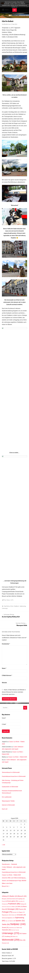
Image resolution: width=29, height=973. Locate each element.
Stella (6, 924)
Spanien (20, 921)
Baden (14, 896)
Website (4, 682)
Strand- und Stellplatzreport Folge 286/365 (14, 880)
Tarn (13, 929)
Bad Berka (7, 606)
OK (14, 10)
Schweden (21, 915)
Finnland (5, 904)
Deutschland (13, 898)
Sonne (12, 920)
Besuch (22, 896)
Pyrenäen (15, 912)
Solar (7, 920)
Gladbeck (16, 606)
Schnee (13, 914)
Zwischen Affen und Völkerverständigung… (14, 878)
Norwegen (13, 909)
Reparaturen (6, 915)
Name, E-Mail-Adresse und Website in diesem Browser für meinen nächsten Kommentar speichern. (14, 692)
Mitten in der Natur (7, 883)
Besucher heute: (7, 955)
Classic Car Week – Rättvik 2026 (17, 757)
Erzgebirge (20, 898)
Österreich (5, 943)
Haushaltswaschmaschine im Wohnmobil (14, 776)
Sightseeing (23, 606)
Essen (4, 901)
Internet (4, 906)
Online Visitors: (6, 953)
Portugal (7, 912)
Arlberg (6, 896)
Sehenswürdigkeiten (8, 917)
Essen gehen (12, 901)
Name (4, 668)
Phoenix (22, 909)
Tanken (19, 927)
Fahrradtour (21, 901)
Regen (22, 912)
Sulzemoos (12, 927)
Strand (5, 927)
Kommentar (6, 644)
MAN (20, 906)
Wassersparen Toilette (8, 801)
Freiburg (23, 904)
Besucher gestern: (7, 958)
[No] (27, 7)
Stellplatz (18, 924)
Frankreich (14, 904)
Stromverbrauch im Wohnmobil (11, 772)
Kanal (9, 906)
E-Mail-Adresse (7, 675)
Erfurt (11, 606)
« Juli (3, 844)
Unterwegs (5, 608)
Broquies (5, 898)
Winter (15, 936)
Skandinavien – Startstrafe (9, 864)
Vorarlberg (8, 936)
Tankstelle (6, 930)
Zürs (22, 940)
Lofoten (14, 906)
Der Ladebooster (7, 797)
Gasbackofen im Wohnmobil (10, 786)
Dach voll (4, 809)
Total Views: (5, 961)
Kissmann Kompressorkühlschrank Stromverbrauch (12, 792)
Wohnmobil (10, 939)
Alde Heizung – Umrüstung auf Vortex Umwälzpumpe (12, 781)
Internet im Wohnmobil (8, 805)
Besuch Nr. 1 (5, 886)
